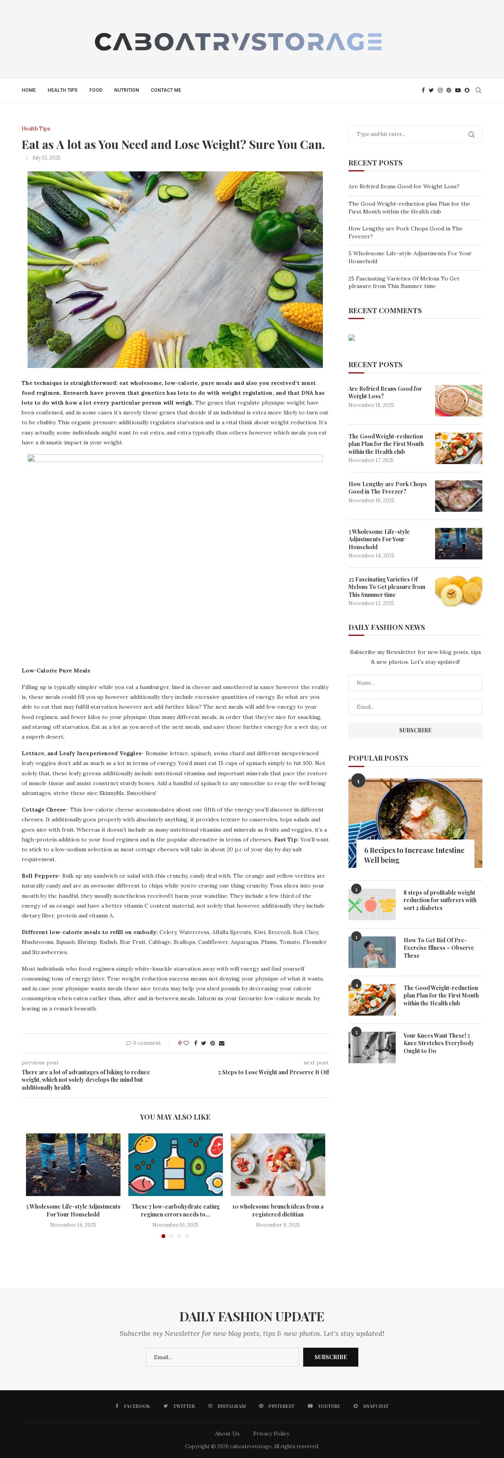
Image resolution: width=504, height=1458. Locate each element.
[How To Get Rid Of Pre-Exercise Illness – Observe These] (372, 952)
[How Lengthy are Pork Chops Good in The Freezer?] (458, 496)
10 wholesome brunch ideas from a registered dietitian (278, 1210)
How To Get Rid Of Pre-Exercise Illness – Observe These (439, 947)
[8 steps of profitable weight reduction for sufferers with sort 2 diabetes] (372, 904)
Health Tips (63, 90)
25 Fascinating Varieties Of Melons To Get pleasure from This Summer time (404, 282)
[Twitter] (431, 90)
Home (29, 90)
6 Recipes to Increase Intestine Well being (414, 855)
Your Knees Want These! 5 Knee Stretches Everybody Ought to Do (439, 1043)
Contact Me (166, 90)
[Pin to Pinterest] (212, 1043)
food (95, 90)
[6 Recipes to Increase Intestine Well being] (415, 823)
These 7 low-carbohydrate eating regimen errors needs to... (176, 1210)
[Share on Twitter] (203, 1043)
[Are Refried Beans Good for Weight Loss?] (458, 400)
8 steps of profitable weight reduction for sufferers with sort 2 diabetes (440, 900)
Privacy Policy (271, 1433)
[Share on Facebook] (195, 1043)
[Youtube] (458, 90)
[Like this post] (186, 1043)
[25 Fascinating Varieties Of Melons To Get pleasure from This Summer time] (458, 591)
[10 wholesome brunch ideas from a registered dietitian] (278, 1164)
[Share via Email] (221, 1043)
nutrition (126, 90)
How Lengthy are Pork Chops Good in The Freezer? (387, 488)
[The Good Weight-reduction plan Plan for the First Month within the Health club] (458, 448)
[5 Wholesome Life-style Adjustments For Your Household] (73, 1164)
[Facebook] (423, 90)
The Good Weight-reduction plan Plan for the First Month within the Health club (409, 207)
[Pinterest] (449, 90)
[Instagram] (440, 90)
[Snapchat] (467, 90)
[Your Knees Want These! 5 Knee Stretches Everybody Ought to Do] (372, 1047)
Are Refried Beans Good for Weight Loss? (404, 186)
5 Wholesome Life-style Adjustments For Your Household (73, 1210)
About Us (227, 1433)
